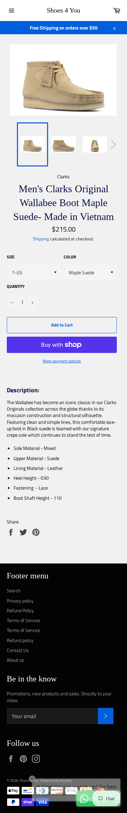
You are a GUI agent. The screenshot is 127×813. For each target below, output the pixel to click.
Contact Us (18, 650)
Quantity (16, 287)
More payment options (62, 361)
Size (11, 257)
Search (14, 590)
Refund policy (20, 640)
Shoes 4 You (63, 10)
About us (15, 659)
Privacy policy (20, 600)
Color (70, 257)
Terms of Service (23, 620)
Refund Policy (20, 610)
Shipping (41, 238)
